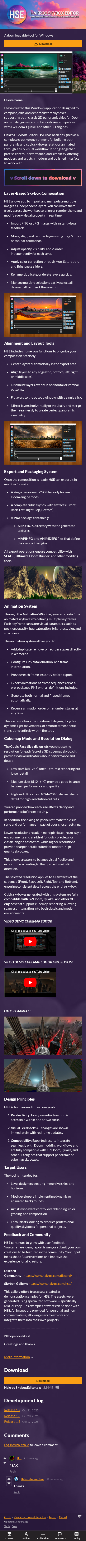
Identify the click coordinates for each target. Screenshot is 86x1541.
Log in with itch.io (16, 1445)
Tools (7, 1526)
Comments (60, 1538)
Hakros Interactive (32, 1479)
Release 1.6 (12, 1416)
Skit (19, 1458)
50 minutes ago (55, 1479)
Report (52, 1517)
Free (14, 1526)
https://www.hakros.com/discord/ (48, 1275)
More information (17, 1357)
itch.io (7, 1517)
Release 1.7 (12, 1410)
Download (46, 43)
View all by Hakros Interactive (30, 1517)
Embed (63, 1517)
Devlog (76, 1538)
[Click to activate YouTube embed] (30, 941)
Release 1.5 (12, 1421)
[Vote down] (4, 1463)
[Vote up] (4, 1458)
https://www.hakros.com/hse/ (50, 1283)
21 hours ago (31, 1458)
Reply (12, 1471)
